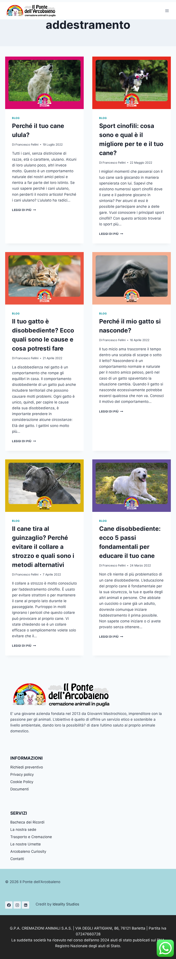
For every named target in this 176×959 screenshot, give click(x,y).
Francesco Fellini (26, 144)
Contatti (17, 859)
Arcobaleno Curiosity (28, 851)
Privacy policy (22, 774)
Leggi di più (24, 210)
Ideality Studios (66, 904)
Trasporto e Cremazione (31, 837)
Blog (16, 118)
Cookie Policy (21, 782)
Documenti (19, 789)
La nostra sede (23, 829)
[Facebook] (8, 905)
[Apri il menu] (167, 10)
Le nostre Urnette (25, 844)
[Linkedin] (25, 905)
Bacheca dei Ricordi (27, 822)
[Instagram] (17, 905)
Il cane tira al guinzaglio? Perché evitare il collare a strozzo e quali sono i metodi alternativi (43, 546)
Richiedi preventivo (26, 767)
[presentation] (44, 83)
